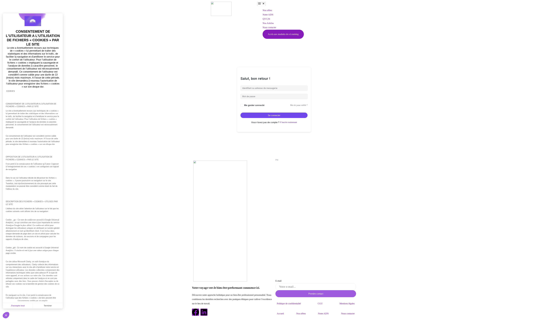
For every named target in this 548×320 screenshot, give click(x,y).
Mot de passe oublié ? (299, 105)
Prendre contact (315, 293)
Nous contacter (348, 313)
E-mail (278, 281)
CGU (320, 303)
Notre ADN (323, 313)
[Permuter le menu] (261, 4)
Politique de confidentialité (289, 303)
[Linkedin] (203, 312)
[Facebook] (195, 312)
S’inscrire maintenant (288, 122)
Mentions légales (347, 303)
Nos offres (301, 313)
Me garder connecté (254, 105)
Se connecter (274, 115)
